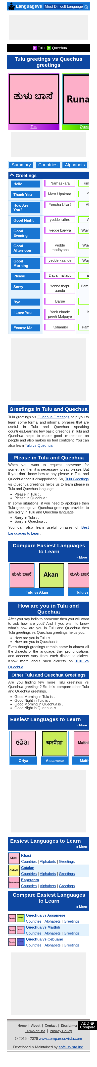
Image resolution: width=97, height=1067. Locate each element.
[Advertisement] (48, 27)
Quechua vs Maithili (43, 927)
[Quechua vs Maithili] (16, 930)
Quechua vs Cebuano (44, 939)
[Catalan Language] (13, 871)
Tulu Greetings (77, 479)
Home (22, 1025)
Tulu (34, 127)
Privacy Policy (61, 1031)
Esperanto (30, 880)
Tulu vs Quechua (38, 445)
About (35, 1025)
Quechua (87, 127)
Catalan (27, 868)
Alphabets (75, 165)
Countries (47, 165)
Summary (21, 165)
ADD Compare (87, 1025)
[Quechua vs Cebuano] (16, 942)
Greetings (67, 861)
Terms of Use (35, 1031)
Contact (50, 1025)
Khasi (26, 855)
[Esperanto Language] (13, 883)
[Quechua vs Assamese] (16, 918)
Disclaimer (69, 1025)
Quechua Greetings (54, 417)
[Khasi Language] (13, 858)
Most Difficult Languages (65, 6)
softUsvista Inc (71, 1047)
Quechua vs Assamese (45, 915)
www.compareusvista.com (60, 1038)
